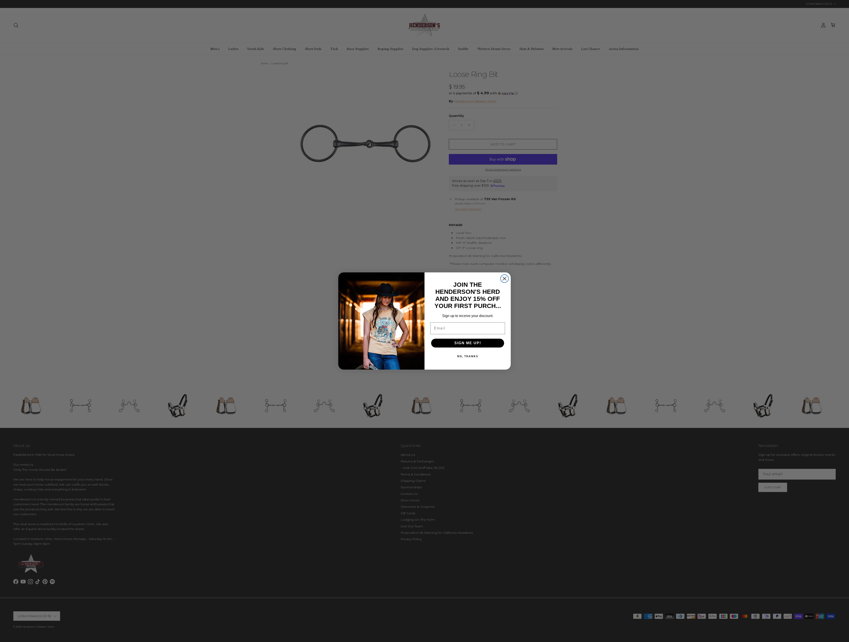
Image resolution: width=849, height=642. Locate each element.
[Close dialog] (505, 279)
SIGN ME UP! (467, 343)
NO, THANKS (467, 356)
